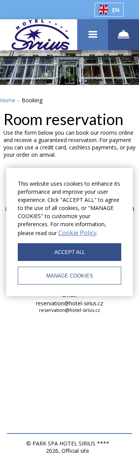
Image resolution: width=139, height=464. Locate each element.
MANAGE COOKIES (69, 276)
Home (8, 100)
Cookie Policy (77, 233)
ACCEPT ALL (69, 252)
